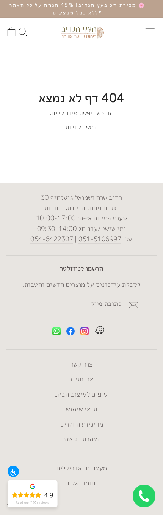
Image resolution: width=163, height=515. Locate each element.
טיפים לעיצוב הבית (81, 394)
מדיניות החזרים (81, 424)
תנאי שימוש (81, 408)
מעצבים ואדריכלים (81, 467)
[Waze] (99, 331)
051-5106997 (99, 238)
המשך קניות (81, 126)
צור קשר (82, 364)
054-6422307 (51, 238)
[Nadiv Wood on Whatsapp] (56, 332)
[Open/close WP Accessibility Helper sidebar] (13, 471)
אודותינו (81, 378)
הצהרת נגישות (81, 438)
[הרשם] (133, 304)
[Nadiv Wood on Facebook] (70, 332)
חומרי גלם (81, 482)
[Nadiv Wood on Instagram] (84, 332)
